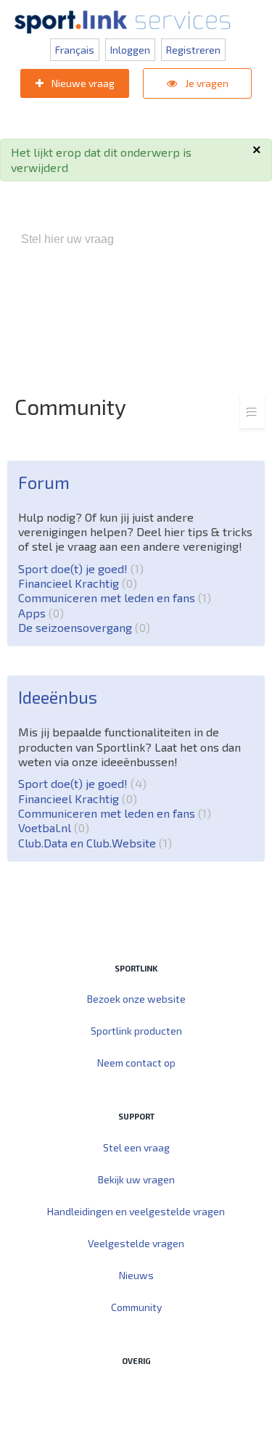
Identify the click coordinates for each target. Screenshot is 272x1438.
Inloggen (130, 50)
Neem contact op (136, 1062)
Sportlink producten (136, 1030)
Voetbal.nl (51, 827)
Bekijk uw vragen (136, 1179)
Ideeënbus (57, 696)
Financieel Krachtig (75, 583)
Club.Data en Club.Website (93, 843)
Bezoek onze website (136, 999)
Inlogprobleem (89, 315)
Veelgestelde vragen (136, 1243)
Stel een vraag (136, 1147)
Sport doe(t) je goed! (78, 568)
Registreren (193, 50)
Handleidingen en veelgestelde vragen (136, 1211)
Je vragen (205, 83)
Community (136, 1307)
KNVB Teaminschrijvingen (197, 301)
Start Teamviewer (108, 1391)
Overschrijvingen (178, 315)
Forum (44, 482)
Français (74, 50)
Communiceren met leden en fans (112, 597)
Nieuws (136, 1275)
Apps (38, 613)
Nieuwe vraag (82, 83)
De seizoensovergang (82, 627)
